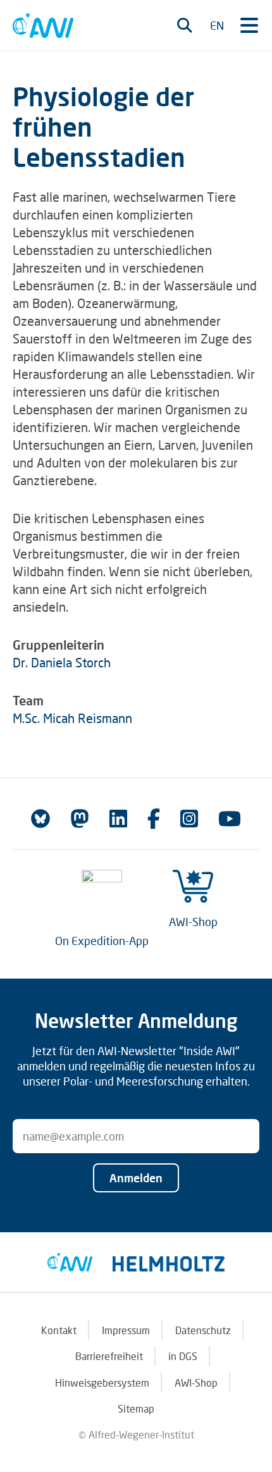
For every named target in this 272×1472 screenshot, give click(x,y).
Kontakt (59, 1330)
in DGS (182, 1356)
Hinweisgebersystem (102, 1382)
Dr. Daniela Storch (62, 662)
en (217, 25)
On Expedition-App (102, 941)
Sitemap (136, 1408)
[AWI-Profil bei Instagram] (189, 819)
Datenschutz (203, 1330)
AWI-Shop (193, 922)
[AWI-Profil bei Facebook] (153, 819)
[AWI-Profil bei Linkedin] (118, 819)
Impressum (126, 1330)
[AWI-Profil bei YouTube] (229, 819)
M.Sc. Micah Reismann (72, 718)
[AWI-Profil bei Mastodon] (79, 818)
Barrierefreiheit (109, 1356)
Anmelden (136, 1178)
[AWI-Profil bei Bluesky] (40, 818)
